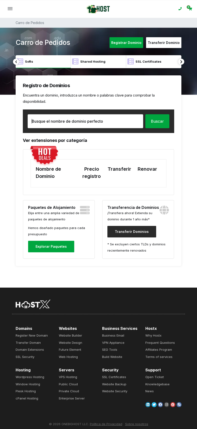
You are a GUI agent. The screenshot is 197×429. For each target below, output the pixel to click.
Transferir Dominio (164, 43)
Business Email (113, 335)
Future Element (70, 349)
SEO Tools (109, 349)
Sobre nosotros (136, 424)
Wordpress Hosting (30, 377)
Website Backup (114, 384)
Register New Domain (32, 335)
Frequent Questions (160, 342)
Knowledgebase (157, 384)
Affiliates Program (158, 349)
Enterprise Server (72, 398)
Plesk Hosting (26, 391)
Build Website (112, 357)
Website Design (70, 342)
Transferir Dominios (132, 232)
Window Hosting (28, 384)
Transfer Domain (28, 342)
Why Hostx (153, 335)
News (149, 391)
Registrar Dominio (126, 43)
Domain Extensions (30, 349)
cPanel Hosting (27, 398)
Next (181, 62)
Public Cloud (68, 384)
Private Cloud (69, 391)
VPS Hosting (68, 377)
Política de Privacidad (106, 424)
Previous (16, 62)
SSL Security (25, 357)
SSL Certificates (114, 377)
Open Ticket (154, 377)
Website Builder (70, 335)
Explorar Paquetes (51, 246)
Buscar (157, 121)
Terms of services (158, 357)
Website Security (114, 391)
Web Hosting (68, 357)
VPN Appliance (113, 342)
